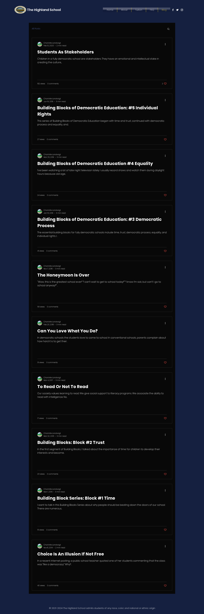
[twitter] (177, 9)
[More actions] (166, 44)
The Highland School (44, 9)
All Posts (36, 28)
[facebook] (172, 9)
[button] (168, 29)
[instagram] (181, 9)
